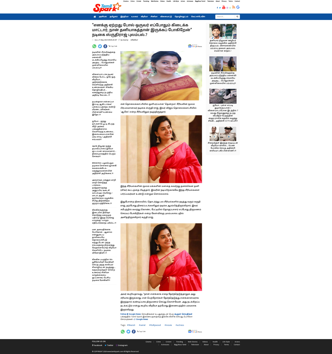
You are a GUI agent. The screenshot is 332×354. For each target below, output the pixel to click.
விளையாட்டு (166, 17)
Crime (132, 1)
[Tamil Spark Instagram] (227, 8)
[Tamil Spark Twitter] (220, 8)
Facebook (97, 345)
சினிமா (154, 17)
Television (210, 1)
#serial (141, 325)
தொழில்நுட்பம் (181, 17)
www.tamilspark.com (115, 351)
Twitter (109, 345)
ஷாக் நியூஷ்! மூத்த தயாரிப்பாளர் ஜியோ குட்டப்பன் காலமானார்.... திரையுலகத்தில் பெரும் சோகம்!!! (104, 151)
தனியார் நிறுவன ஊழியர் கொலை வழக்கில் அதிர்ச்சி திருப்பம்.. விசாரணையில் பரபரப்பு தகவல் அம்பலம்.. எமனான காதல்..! (223, 46)
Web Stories (154, 1)
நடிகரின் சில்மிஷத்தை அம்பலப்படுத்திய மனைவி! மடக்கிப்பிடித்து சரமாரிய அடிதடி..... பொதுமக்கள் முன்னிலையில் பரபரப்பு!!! (104, 60)
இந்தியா (124, 17)
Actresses (190, 1)
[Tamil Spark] (107, 8)
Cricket (138, 1)
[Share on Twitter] (100, 46)
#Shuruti (131, 325)
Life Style (176, 1)
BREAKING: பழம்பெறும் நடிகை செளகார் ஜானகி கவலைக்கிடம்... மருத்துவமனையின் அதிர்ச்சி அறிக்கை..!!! (104, 168)
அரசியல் (103, 17)
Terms (231, 1)
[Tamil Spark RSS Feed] (233, 7)
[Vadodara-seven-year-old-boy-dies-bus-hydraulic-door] (223, 97)
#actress (179, 325)
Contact (237, 1)
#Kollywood (155, 325)
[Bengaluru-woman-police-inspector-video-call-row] (223, 134)
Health (169, 1)
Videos (162, 1)
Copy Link (113, 46)
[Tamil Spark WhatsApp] (230, 8)
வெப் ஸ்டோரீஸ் (198, 17)
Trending (146, 1)
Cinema (126, 1)
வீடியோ (144, 17)
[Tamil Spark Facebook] (217, 8)
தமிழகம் (114, 17)
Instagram (122, 345)
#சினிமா (134, 40)
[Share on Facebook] (105, 46)
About (218, 1)
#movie (168, 325)
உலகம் (134, 17)
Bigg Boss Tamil (200, 1)
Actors (183, 1)
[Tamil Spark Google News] (238, 7)
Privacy (224, 1)
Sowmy (125, 40)
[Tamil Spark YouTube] (223, 7)
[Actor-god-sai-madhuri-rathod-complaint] (223, 64)
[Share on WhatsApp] (94, 46)
